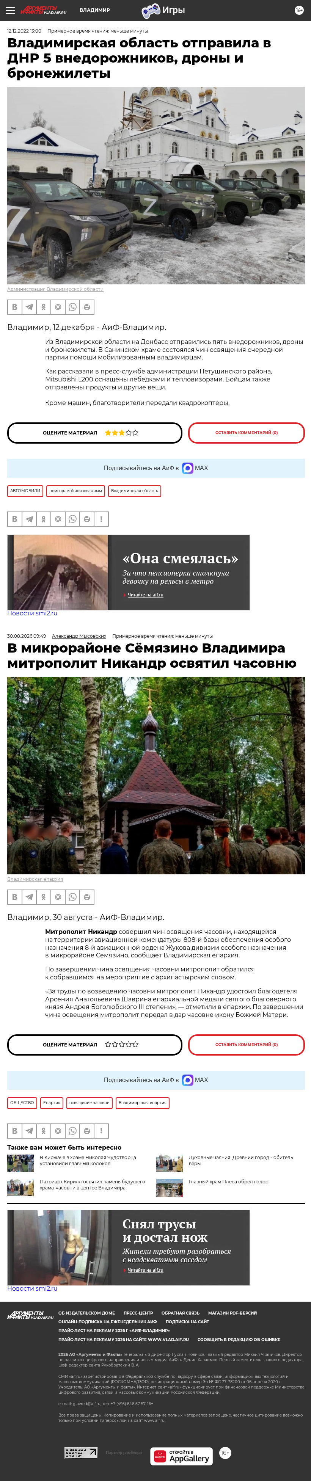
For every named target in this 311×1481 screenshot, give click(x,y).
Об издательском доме (86, 1313)
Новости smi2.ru (32, 613)
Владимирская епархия (35, 879)
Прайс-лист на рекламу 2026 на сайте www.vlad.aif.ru (123, 1339)
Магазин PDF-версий (232, 1313)
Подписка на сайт (187, 1321)
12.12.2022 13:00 (24, 31)
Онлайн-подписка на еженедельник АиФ (107, 1321)
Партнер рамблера (124, 1452)
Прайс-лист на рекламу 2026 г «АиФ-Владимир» (114, 1330)
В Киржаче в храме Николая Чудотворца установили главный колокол (88, 1160)
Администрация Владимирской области (55, 289)
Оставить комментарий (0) (246, 432)
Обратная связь (180, 1313)
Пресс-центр (138, 1313)
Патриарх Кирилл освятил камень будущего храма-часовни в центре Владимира (92, 1185)
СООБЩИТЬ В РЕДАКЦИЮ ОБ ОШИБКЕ (239, 1339)
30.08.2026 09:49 (26, 636)
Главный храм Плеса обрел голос (228, 1181)
